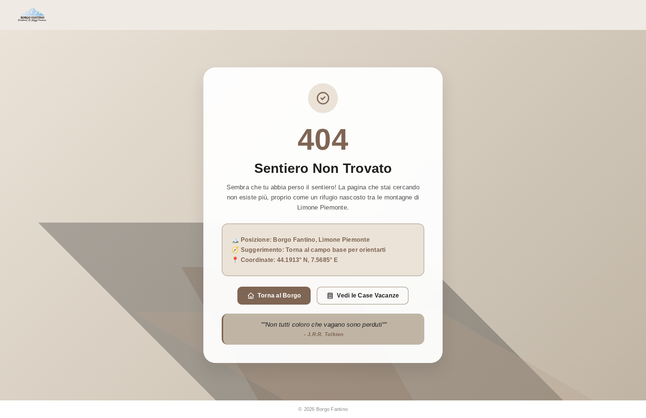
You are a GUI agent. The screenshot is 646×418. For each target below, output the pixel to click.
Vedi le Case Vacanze (368, 295)
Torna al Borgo (279, 295)
